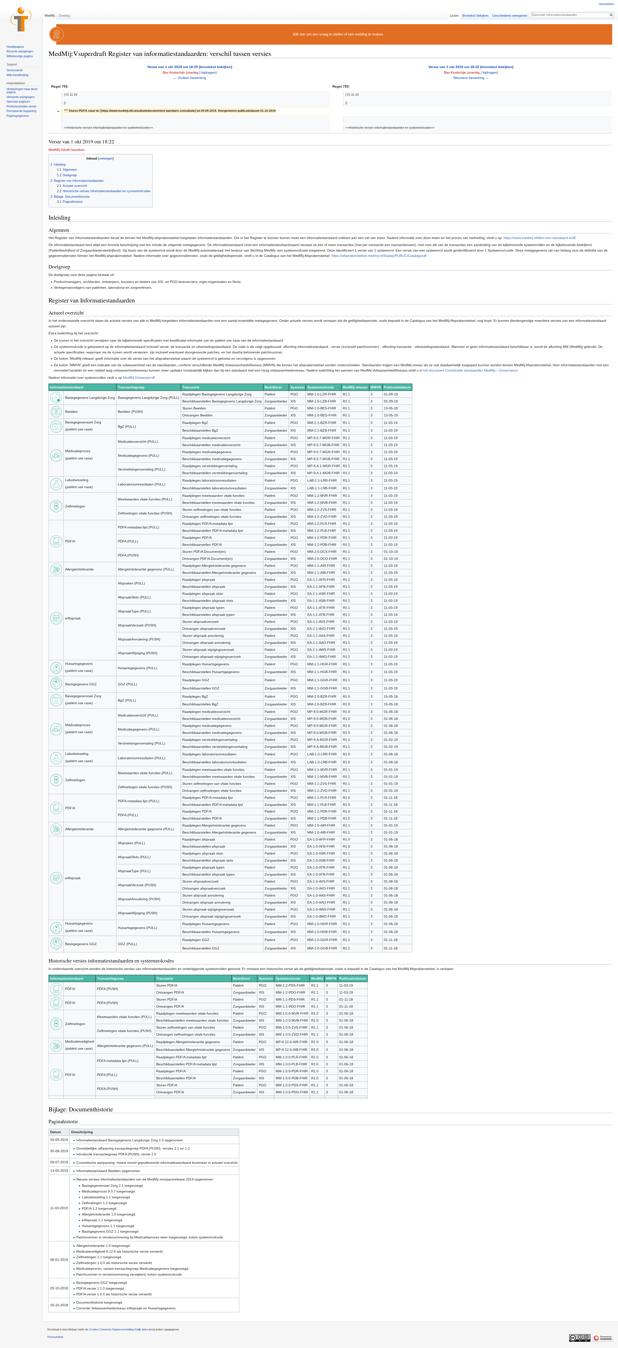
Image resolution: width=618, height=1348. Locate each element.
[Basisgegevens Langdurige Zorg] (56, 397)
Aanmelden (606, 4)
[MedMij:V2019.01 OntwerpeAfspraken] (56, 618)
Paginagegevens (18, 116)
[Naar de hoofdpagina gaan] (21, 19)
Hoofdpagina (15, 47)
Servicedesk (15, 70)
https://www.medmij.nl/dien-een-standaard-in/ (538, 238)
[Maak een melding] (56, 34)
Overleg (64, 15)
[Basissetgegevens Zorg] (56, 426)
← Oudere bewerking (189, 78)
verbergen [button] (106, 158)
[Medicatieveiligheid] (56, 1045)
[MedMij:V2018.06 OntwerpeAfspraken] (56, 878)
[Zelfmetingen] (56, 506)
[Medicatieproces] (56, 455)
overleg (192, 72)
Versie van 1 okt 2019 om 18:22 (453, 67)
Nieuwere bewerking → (471, 78)
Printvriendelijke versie (21, 106)
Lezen (454, 15)
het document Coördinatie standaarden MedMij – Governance (470, 370)
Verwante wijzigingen (21, 97)
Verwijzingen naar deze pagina (22, 90)
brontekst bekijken (215, 67)
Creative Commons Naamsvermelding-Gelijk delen (118, 1329)
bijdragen (208, 72)
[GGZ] (56, 684)
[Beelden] (56, 411)
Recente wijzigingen (20, 51)
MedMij (50, 15)
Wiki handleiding (17, 75)
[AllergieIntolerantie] (56, 569)
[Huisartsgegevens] (56, 668)
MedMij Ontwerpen (137, 377)
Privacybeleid (55, 1336)
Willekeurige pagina (20, 56)
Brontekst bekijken (475, 15)
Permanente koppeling (21, 111)
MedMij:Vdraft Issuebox (66, 150)
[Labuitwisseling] (56, 484)
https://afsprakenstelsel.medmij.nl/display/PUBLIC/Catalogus (377, 256)
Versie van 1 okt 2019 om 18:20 (172, 67)
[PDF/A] (56, 541)
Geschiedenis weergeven (509, 15)
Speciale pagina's (18, 101)
